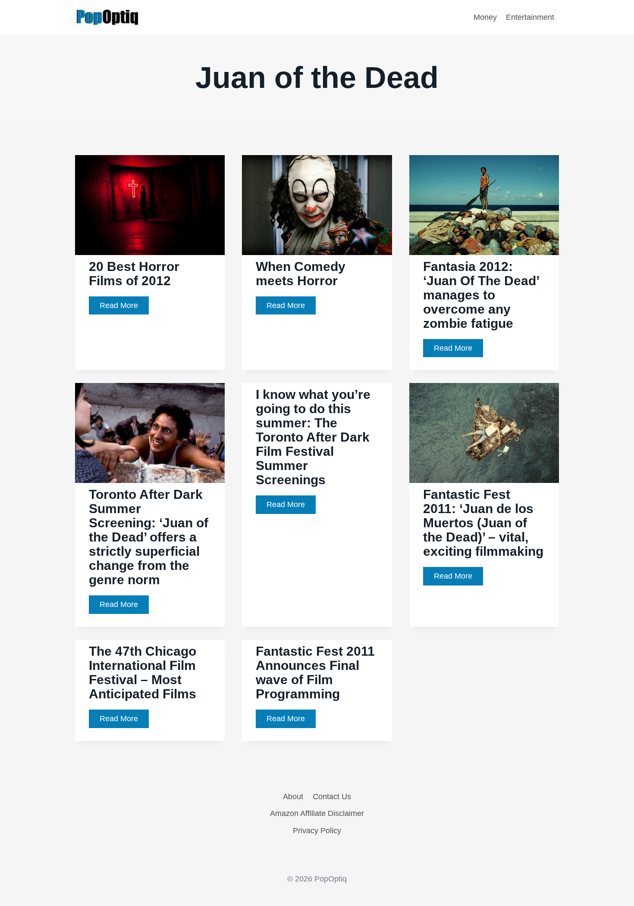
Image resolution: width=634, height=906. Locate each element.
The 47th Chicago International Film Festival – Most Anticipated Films (142, 672)
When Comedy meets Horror (300, 273)
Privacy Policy (317, 830)
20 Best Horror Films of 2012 (134, 273)
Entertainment (530, 17)
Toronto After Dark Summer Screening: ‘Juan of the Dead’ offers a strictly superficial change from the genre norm (148, 537)
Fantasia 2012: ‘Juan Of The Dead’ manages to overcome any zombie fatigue (481, 294)
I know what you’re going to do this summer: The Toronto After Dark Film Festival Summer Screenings (313, 437)
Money (485, 17)
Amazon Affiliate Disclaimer (317, 813)
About (293, 796)
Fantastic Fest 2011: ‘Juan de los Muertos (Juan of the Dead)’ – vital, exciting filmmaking (483, 522)
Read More (124, 308)
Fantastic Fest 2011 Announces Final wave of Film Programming (315, 672)
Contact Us (332, 796)
